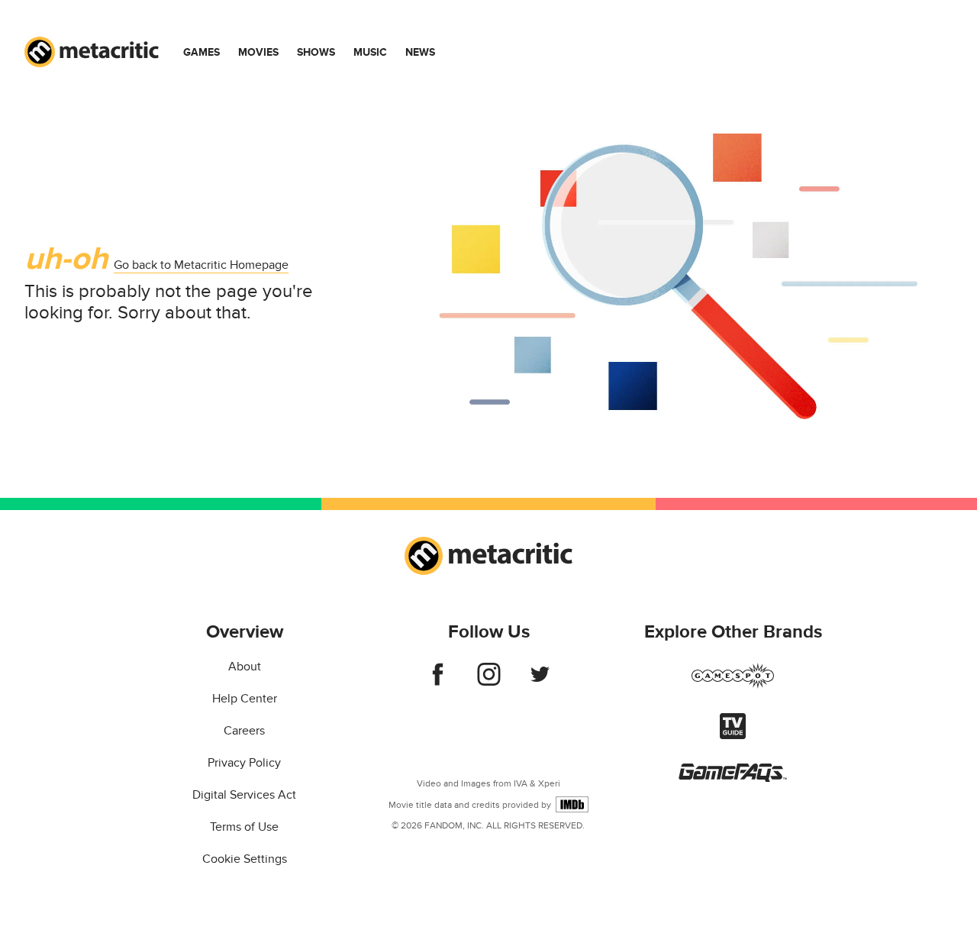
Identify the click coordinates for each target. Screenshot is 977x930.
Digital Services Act (244, 794)
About (244, 666)
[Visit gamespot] (732, 685)
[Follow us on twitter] (540, 681)
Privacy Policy (244, 762)
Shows (316, 52)
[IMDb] (572, 804)
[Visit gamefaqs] (732, 778)
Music (370, 52)
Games (201, 52)
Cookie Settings (244, 859)
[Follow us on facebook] (437, 681)
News (420, 52)
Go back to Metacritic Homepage (201, 265)
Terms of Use (244, 827)
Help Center (244, 698)
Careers (244, 730)
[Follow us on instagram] (489, 681)
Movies (258, 52)
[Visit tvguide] (732, 735)
